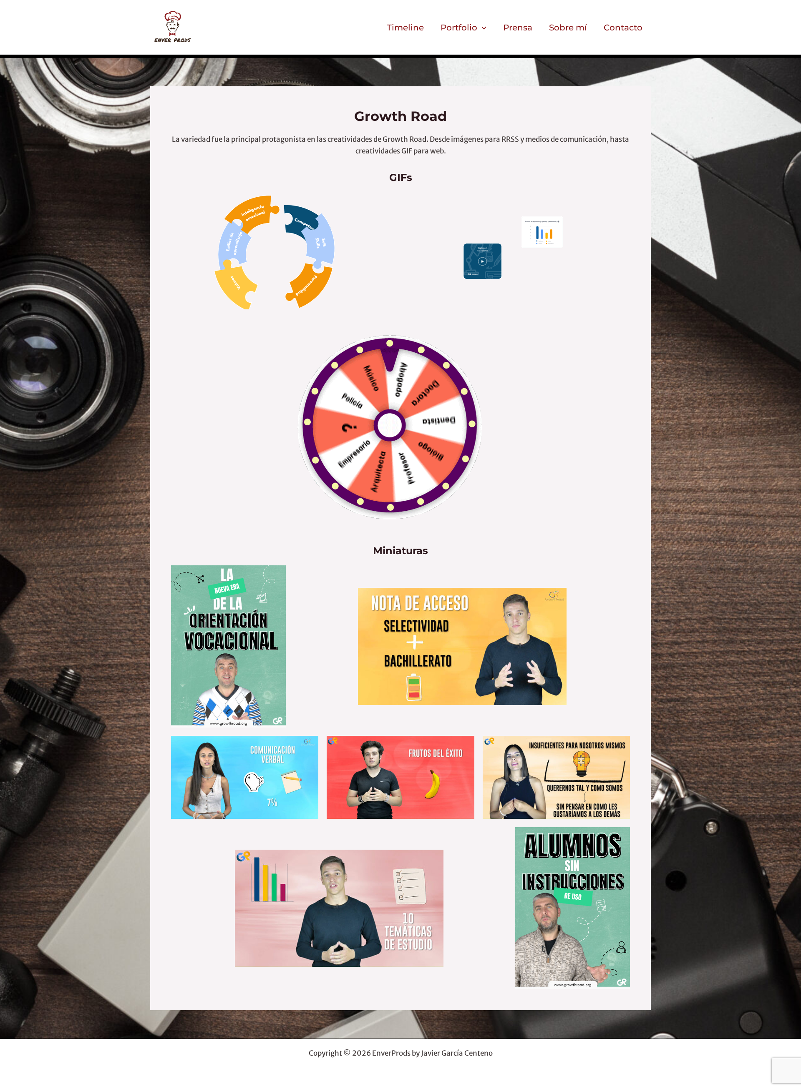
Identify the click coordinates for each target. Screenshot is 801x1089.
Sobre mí (568, 28)
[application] (481, 27)
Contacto (623, 28)
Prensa (517, 28)
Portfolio (459, 28)
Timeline (405, 28)
